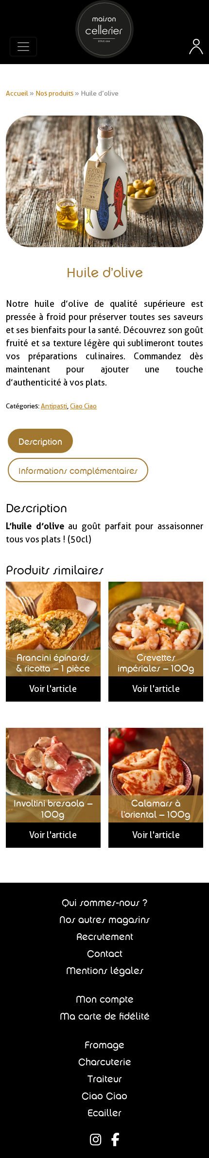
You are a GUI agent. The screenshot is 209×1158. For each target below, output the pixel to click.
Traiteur (104, 1079)
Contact (104, 953)
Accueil (17, 93)
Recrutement (104, 936)
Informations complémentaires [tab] (78, 470)
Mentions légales (104, 970)
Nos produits (54, 93)
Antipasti (54, 406)
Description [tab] (40, 441)
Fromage (104, 1045)
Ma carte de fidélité (105, 1016)
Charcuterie (104, 1062)
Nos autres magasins (104, 919)
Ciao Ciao (83, 406)
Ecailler (104, 1113)
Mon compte (105, 999)
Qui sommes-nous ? (104, 902)
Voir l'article (53, 689)
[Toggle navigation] (23, 46)
